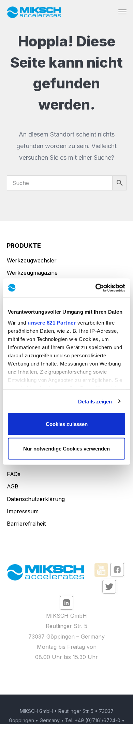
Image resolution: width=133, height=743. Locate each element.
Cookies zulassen (67, 424)
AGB (12, 486)
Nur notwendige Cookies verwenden (66, 448)
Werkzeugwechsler (32, 260)
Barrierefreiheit (26, 523)
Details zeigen (95, 401)
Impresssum (23, 511)
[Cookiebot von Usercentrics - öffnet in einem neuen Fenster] (95, 287)
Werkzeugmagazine (32, 272)
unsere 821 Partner (52, 322)
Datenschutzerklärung (36, 499)
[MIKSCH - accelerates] (34, 11)
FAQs (13, 474)
